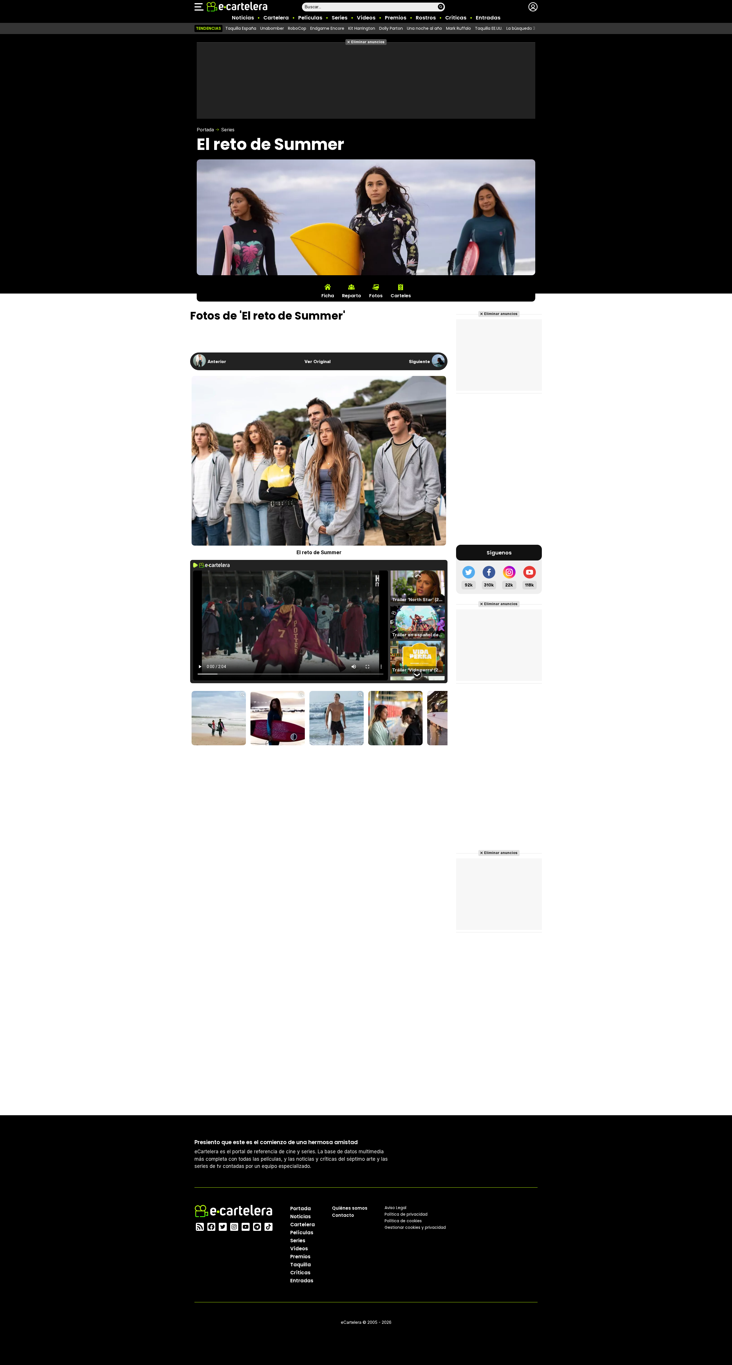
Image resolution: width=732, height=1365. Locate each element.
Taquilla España (240, 28)
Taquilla (300, 1264)
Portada (205, 129)
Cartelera (276, 17)
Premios (395, 17)
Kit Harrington (361, 28)
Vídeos (366, 17)
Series (339, 17)
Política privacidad (406, 1214)
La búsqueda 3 (520, 28)
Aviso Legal (395, 1208)
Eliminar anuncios (368, 42)
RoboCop (297, 28)
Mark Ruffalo (458, 28)
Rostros (426, 17)
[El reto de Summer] (219, 718)
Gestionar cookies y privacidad (415, 1227)
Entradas (488, 17)
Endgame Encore (327, 28)
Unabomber (272, 28)
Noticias (243, 17)
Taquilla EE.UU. (488, 28)
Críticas (455, 17)
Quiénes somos (349, 1208)
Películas (310, 17)
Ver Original (318, 361)
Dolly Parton (391, 28)
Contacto (343, 1215)
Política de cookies (403, 1221)
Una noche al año (424, 28)
